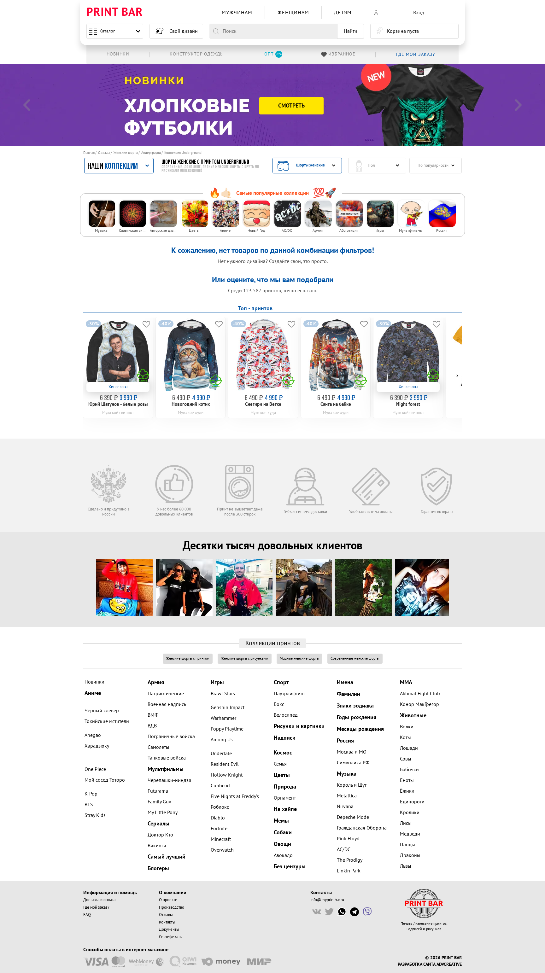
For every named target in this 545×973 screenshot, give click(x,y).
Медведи (410, 834)
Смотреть (291, 105)
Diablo (218, 818)
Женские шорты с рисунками (244, 658)
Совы (405, 759)
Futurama (158, 791)
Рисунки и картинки (299, 726)
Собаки (283, 832)
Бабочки (409, 769)
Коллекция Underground (183, 153)
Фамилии (348, 694)
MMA (406, 682)
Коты (405, 737)
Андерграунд (151, 153)
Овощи (282, 844)
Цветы (282, 775)
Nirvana (345, 806)
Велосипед (286, 715)
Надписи (285, 738)
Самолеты (158, 747)
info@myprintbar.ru (327, 900)
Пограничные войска (171, 736)
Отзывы (166, 914)
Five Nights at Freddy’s (235, 796)
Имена (345, 682)
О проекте (168, 900)
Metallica (347, 796)
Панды (407, 845)
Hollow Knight (227, 775)
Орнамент (285, 798)
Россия (345, 740)
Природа (285, 787)
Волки (406, 727)
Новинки (94, 682)
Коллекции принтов (272, 643)
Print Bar (114, 12)
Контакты (167, 922)
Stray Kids (95, 815)
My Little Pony (163, 812)
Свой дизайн (183, 31)
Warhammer (223, 718)
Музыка (346, 774)
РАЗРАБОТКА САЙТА (416, 964)
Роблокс (220, 807)
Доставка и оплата (99, 900)
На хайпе (285, 809)
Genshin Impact (227, 707)
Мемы (281, 821)
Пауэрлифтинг (289, 693)
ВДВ (152, 726)
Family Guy (159, 802)
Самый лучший (166, 857)
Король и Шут (351, 785)
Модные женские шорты (299, 658)
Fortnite (219, 828)
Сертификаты (171, 937)
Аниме (93, 693)
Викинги (157, 845)
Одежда (104, 153)
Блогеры (158, 868)
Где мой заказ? (96, 907)
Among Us (222, 740)
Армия (156, 682)
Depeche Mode (353, 817)
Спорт (281, 682)
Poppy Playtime (227, 729)
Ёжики (407, 791)
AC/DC (343, 849)
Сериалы (158, 823)
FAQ (87, 914)
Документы (169, 929)
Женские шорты (126, 153)
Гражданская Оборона (362, 828)
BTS (89, 804)
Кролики (409, 812)
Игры (217, 682)
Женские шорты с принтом (187, 658)
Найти (350, 31)
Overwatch (222, 850)
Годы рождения (356, 717)
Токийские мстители (107, 721)
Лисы (406, 823)
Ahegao (93, 735)
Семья (280, 764)
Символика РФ (353, 763)
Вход (418, 12)
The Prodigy (349, 860)
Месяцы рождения (360, 729)
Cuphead (220, 786)
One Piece (95, 769)
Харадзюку (97, 746)
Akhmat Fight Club (420, 693)
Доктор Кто (160, 835)
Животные (413, 715)
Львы (405, 866)
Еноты (407, 780)
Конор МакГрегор (419, 704)
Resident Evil (225, 764)
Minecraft (221, 839)
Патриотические (166, 693)
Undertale (221, 753)
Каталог (107, 31)
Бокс (279, 704)
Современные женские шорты (355, 658)
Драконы (410, 855)
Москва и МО (351, 752)
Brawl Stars (223, 693)
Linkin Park (348, 871)
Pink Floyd (348, 839)
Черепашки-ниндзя (169, 780)
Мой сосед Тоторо (105, 780)
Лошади (409, 748)
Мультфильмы (166, 769)
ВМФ (153, 715)
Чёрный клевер (102, 711)
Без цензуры (290, 866)
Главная (89, 153)
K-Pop (91, 794)
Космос (283, 752)
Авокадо (283, 855)
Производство (171, 907)
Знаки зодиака (355, 705)
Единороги (412, 802)
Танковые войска (167, 758)
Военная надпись (167, 704)
